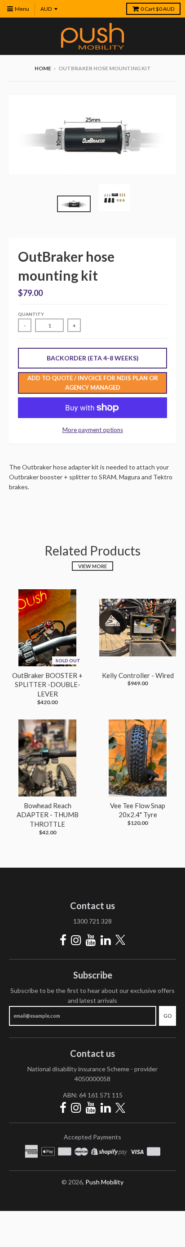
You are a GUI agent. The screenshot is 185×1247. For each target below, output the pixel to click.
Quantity (31, 314)
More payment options (92, 429)
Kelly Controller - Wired (138, 675)
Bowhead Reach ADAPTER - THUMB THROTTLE (48, 814)
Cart (157, 8)
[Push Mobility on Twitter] (120, 940)
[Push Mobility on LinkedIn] (106, 940)
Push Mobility (104, 1182)
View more (92, 566)
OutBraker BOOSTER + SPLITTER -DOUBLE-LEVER (47, 684)
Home (43, 68)
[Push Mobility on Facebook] (63, 940)
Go (167, 1016)
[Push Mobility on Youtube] (91, 940)
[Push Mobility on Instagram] (76, 940)
